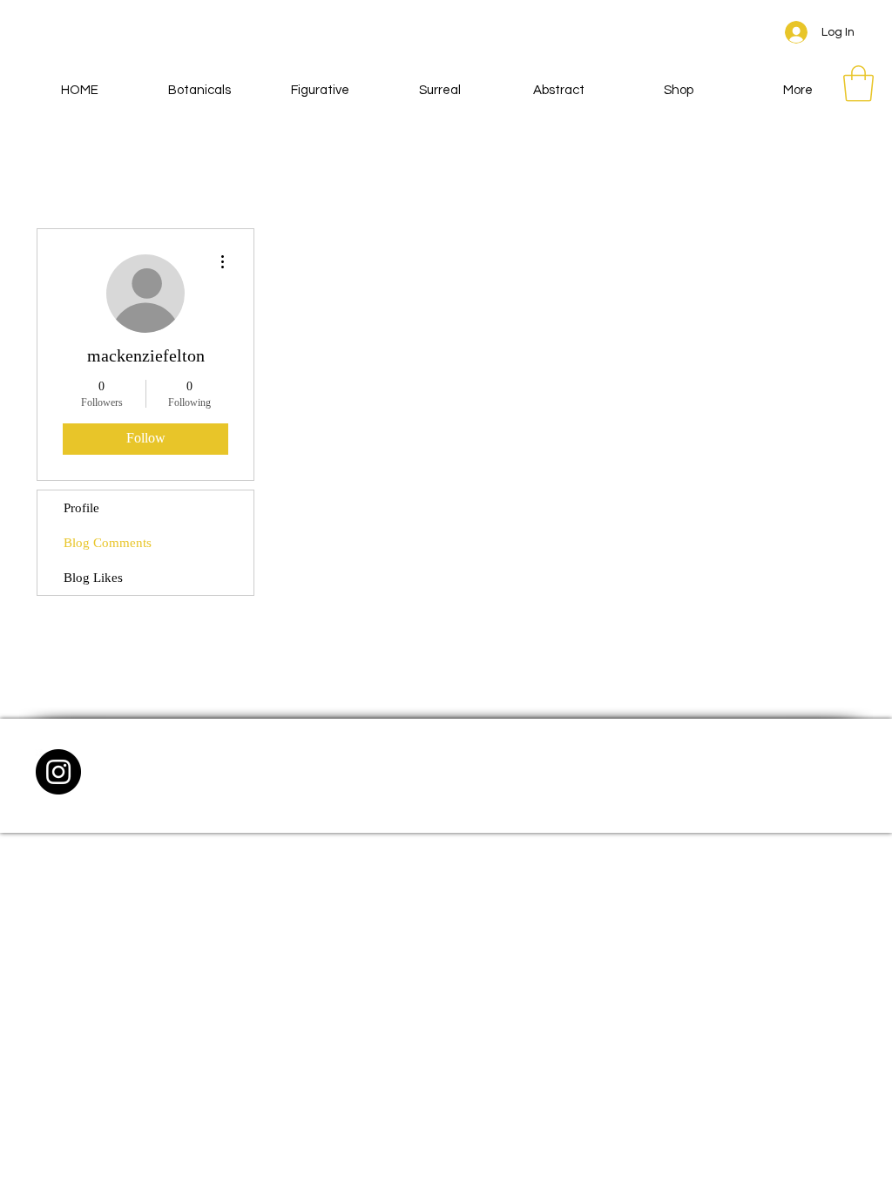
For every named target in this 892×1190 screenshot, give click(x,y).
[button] (858, 83)
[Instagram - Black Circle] (58, 771)
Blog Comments (108, 543)
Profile (81, 508)
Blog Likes (93, 578)
